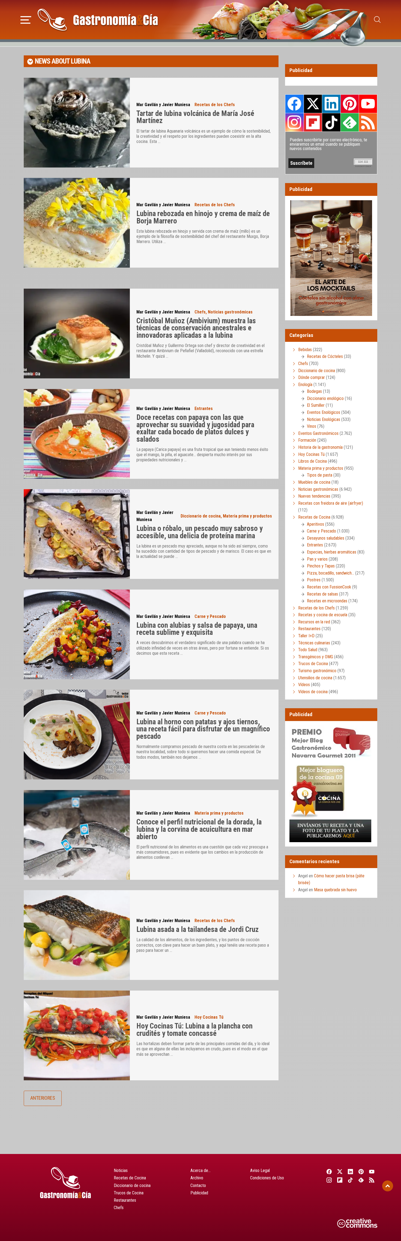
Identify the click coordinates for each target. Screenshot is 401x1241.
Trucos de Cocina (313, 663)
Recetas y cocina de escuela (322, 614)
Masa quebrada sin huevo (335, 889)
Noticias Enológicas (323, 419)
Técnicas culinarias (314, 642)
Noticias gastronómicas (230, 312)
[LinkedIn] (350, 1171)
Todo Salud (307, 649)
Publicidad (199, 1192)
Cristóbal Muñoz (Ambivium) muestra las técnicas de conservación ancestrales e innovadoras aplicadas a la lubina (196, 328)
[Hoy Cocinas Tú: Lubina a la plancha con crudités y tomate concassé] (77, 1035)
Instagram (294, 122)
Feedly (350, 122)
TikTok (331, 122)
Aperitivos (315, 524)
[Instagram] (329, 1180)
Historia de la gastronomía (320, 447)
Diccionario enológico (325, 398)
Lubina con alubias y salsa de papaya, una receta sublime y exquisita (196, 629)
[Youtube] (372, 1171)
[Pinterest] (361, 1171)
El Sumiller (316, 405)
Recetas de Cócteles (325, 356)
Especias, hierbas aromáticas (331, 552)
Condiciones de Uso (267, 1177)
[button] (25, 19)
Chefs (200, 312)
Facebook (294, 104)
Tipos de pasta (319, 475)
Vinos (311, 426)
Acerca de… (200, 1170)
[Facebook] (329, 1171)
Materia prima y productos (247, 516)
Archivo (196, 1177)
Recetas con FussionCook (329, 587)
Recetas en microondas (327, 600)
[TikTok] (350, 1180)
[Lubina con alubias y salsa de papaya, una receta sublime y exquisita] (77, 634)
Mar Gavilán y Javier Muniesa (163, 104)
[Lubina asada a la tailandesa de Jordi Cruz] (77, 935)
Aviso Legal (260, 1170)
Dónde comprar (311, 377)
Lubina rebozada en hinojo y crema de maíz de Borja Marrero (203, 217)
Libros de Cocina (312, 461)
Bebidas (305, 349)
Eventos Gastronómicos (318, 433)
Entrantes (203, 408)
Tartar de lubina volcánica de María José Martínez (195, 117)
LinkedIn (331, 104)
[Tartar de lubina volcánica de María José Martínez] (77, 123)
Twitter (313, 104)
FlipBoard (313, 122)
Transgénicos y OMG (315, 656)
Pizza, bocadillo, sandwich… (330, 573)
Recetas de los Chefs (214, 104)
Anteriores (42, 1098)
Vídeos (304, 684)
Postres (314, 579)
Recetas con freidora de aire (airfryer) (330, 503)
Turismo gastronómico (317, 670)
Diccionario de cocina (201, 516)
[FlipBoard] (339, 1180)
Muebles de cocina (314, 482)
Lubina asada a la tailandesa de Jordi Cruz (197, 929)
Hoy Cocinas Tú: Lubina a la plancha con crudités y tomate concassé (194, 1030)
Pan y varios (317, 559)
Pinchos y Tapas (321, 566)
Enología (305, 384)
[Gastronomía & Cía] (98, 20)
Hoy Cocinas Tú (208, 1017)
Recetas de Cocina (314, 517)
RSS (368, 122)
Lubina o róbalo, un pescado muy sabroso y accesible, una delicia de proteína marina (199, 532)
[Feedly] (361, 1180)
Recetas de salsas (322, 594)
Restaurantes (309, 628)
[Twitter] (339, 1171)
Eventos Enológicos (323, 412)
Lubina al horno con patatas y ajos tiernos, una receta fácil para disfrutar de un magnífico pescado (203, 729)
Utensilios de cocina (315, 677)
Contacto (198, 1185)
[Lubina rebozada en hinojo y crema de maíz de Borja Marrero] (77, 223)
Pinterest (350, 104)
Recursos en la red (314, 621)
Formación (307, 440)
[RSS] (372, 1180)
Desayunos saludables (325, 538)
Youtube (368, 104)
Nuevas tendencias (314, 496)
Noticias (121, 1170)
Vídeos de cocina (313, 691)
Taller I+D (306, 635)
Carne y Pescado (210, 616)
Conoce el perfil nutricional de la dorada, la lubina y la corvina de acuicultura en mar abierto (199, 829)
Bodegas (314, 391)
